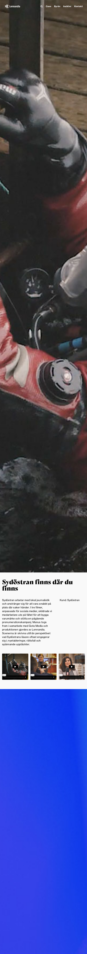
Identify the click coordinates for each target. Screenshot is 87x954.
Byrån (57, 6)
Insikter (67, 6)
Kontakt (78, 6)
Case (48, 6)
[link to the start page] (12, 6)
